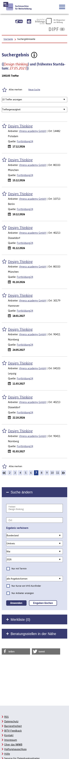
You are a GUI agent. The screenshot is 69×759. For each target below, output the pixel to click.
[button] (62, 7)
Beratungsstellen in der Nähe (33, 634)
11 (57, 472)
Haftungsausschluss (15, 749)
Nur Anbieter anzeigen (23, 593)
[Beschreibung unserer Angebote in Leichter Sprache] (29, 21)
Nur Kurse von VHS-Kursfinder (26, 586)
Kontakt (8, 735)
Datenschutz (11, 721)
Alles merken (15, 466)
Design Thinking (20, 126)
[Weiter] (63, 472)
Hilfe (7, 753)
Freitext (11, 507)
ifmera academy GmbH (32, 131)
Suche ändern (22, 492)
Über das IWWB (13, 744)
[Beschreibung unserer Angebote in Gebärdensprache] (19, 21)
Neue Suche (34, 89)
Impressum (10, 739)
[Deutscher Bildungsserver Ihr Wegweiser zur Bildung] (50, 21)
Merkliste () (20, 620)
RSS (6, 716)
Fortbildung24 (25, 141)
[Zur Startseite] (17, 6)
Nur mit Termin (19, 568)
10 (52, 472)
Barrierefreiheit (13, 726)
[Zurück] (4, 472)
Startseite (8, 39)
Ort (10, 520)
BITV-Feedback (13, 730)
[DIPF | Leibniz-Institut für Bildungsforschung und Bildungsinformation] (57, 29)
